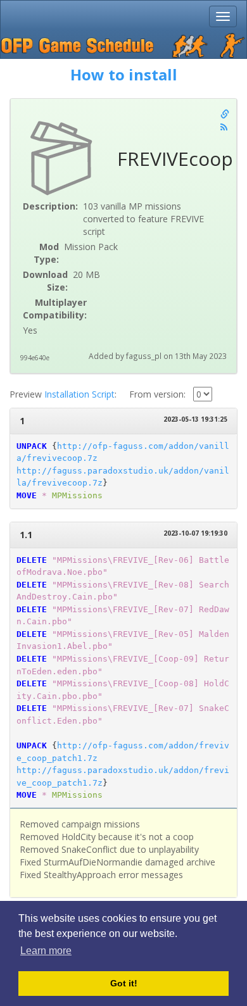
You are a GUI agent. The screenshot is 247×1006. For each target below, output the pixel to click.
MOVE (26, 495)
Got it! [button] (123, 983)
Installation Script (79, 394)
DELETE (31, 560)
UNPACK (31, 446)
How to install (123, 74)
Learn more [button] (46, 950)
